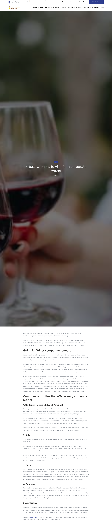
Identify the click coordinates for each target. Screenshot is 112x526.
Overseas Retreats (75, 2)
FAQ (102, 7)
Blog (84, 2)
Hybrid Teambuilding (68, 7)
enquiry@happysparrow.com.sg (19, 1)
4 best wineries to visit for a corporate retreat (56, 168)
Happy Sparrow (32, 517)
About (64, 2)
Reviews (96, 7)
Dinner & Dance (38, 7)
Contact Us (96, 2)
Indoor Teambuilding (84, 7)
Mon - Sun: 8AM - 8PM (39, 1)
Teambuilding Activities (52, 7)
